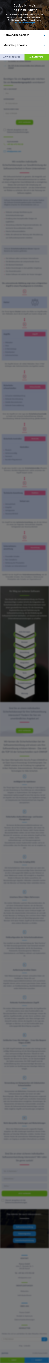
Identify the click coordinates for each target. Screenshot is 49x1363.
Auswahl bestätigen (12, 57)
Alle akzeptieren (37, 57)
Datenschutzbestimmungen (24, 23)
